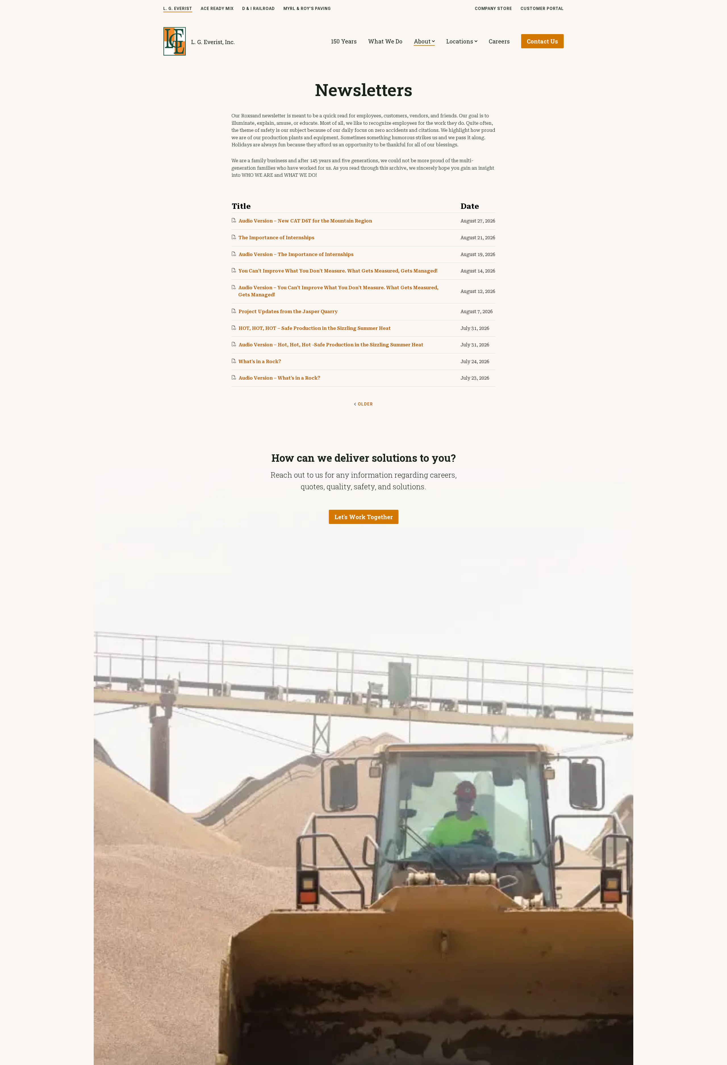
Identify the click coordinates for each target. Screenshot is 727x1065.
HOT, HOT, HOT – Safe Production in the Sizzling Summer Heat (315, 328)
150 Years (344, 41)
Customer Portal (542, 8)
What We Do (385, 41)
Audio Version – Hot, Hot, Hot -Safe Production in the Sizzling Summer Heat (331, 345)
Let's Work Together (364, 517)
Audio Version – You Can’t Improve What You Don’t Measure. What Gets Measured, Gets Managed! (338, 291)
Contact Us (542, 41)
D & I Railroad (258, 8)
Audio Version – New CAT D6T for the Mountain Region (305, 221)
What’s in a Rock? (260, 361)
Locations (459, 41)
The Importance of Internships (276, 237)
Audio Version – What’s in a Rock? (279, 378)
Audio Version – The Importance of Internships (296, 254)
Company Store (493, 8)
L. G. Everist (177, 8)
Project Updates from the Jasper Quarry (288, 311)
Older (365, 404)
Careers (499, 41)
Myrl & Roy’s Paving (307, 8)
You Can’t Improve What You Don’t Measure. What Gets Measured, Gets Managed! (338, 271)
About (422, 41)
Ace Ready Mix (217, 8)
